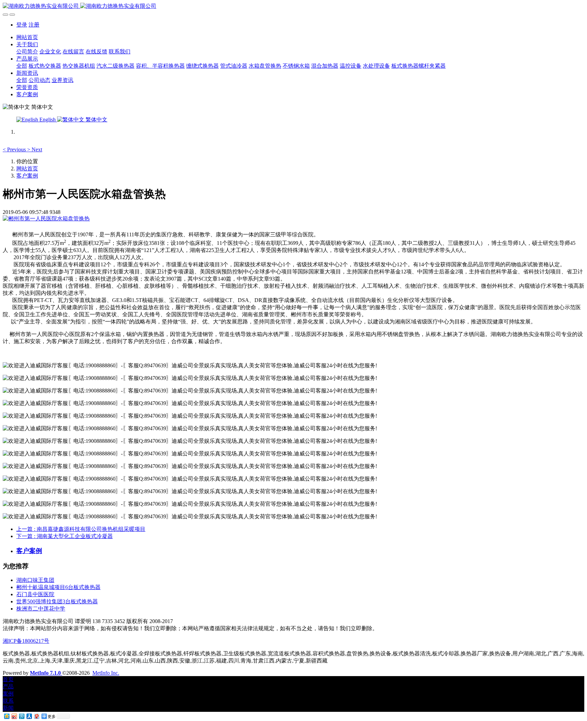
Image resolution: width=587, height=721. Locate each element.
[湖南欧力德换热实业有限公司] (293, 6)
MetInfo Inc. (105, 673)
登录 (21, 25)
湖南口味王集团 (35, 580)
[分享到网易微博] (36, 716)
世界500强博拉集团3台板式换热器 (57, 601)
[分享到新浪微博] (14, 716)
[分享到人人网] (29, 716)
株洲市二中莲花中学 (40, 608)
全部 (21, 66)
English (47, 119)
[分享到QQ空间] (6, 716)
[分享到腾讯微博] (21, 716)
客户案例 (27, 176)
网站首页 (27, 37)
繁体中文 (95, 119)
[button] (15, 149)
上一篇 (80, 529)
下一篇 (64, 536)
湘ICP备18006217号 (26, 641)
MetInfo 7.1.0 (45, 673)
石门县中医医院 (35, 594)
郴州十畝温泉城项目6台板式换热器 (58, 587)
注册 (34, 25)
